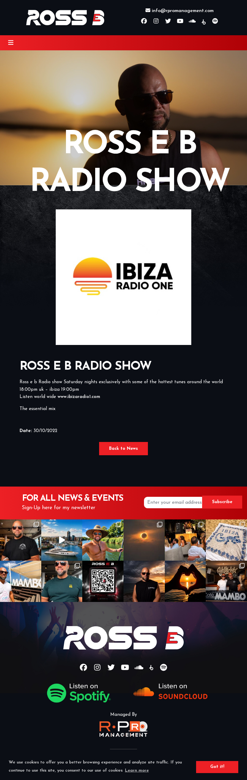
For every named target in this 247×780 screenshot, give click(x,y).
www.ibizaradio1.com (79, 397)
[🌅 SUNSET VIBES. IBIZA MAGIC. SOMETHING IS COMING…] (144, 581)
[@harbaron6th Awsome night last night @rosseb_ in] (20, 540)
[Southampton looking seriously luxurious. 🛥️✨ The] (62, 540)
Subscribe (222, 502)
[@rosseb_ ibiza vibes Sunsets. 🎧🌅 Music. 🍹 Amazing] (20, 581)
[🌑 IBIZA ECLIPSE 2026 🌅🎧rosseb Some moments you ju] (144, 540)
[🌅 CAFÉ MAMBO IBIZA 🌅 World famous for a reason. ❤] (226, 581)
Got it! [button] (217, 767)
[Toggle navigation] (10, 43)
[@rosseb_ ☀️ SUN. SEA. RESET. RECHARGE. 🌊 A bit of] (103, 540)
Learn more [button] (137, 770)
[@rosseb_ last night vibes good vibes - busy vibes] (62, 581)
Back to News (123, 448)
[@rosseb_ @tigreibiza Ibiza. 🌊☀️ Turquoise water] (226, 540)
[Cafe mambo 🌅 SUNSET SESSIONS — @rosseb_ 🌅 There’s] (185, 581)
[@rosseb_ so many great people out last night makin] (185, 540)
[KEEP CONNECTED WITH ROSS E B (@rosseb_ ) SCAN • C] (103, 581)
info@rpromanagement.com (182, 10)
